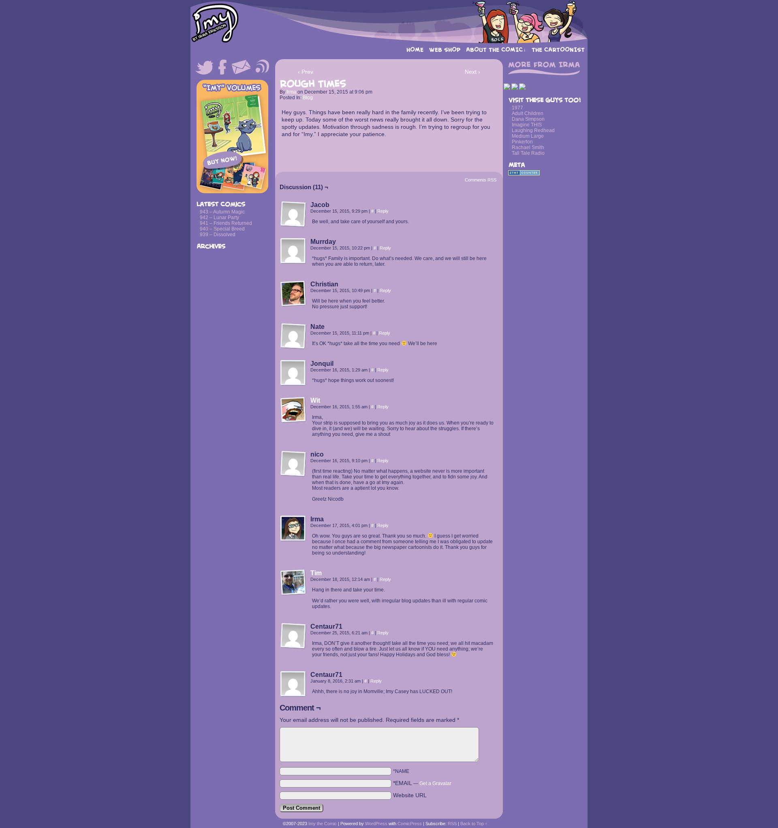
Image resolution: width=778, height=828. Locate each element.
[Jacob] (293, 214)
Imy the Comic (389, 22)
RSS (452, 823)
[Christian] (293, 294)
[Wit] (293, 421)
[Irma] (293, 529)
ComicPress (410, 823)
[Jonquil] (293, 373)
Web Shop (444, 49)
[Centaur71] (293, 636)
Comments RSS (480, 179)
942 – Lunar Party (219, 217)
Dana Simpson (528, 119)
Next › (472, 71)
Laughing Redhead (533, 130)
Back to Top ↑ (473, 823)
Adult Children (527, 113)
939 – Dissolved (217, 234)
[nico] (293, 464)
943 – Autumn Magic (222, 212)
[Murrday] (293, 251)
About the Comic (496, 49)
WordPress (376, 823)
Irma (291, 92)
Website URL (410, 795)
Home (414, 49)
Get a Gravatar (435, 783)
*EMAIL (422, 783)
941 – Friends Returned (226, 223)
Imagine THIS (527, 125)
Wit (315, 400)
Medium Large (528, 136)
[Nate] (293, 336)
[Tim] (293, 593)
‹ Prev (305, 71)
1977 (517, 108)
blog (308, 97)
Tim (316, 573)
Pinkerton (522, 142)
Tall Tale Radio (528, 153)
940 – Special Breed (222, 229)
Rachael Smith (528, 147)
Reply (383, 211)
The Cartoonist (558, 49)
